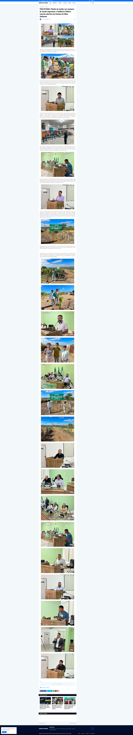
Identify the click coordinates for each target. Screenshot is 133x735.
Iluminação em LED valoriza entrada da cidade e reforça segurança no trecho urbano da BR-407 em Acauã (45, 707)
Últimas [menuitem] (60, 2)
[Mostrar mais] (60, 691)
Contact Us (87, 733)
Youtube (92, 729)
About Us (82, 733)
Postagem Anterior (42, 723)
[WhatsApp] (53, 691)
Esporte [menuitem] (69, 2)
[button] (90, 2)
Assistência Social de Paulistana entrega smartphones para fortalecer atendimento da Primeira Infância (69, 707)
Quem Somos (43, 0)
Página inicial (42, 6)
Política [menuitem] (73, 2)
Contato (47, 0)
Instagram (92, 727)
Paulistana (47, 687)
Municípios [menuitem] (55, 2)
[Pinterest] (56, 691)
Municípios (46, 6)
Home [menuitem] (50, 2)
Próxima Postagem (73, 723)
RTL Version (51, 0)
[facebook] (89, 0)
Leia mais (7, 729)
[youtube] (92, 0)
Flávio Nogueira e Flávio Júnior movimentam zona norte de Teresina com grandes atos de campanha (57, 707)
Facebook (92, 728)
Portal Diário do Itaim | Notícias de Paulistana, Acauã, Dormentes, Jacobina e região (58, 733)
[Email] (58, 691)
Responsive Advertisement (57, 683)
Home (39, 0)
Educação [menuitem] (65, 2)
